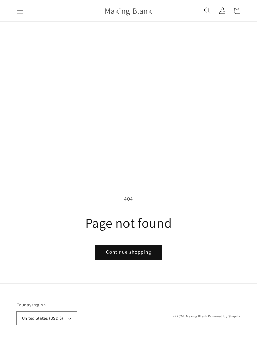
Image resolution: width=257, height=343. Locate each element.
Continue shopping (128, 252)
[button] (20, 10)
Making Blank (196, 316)
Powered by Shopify (224, 316)
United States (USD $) (42, 318)
